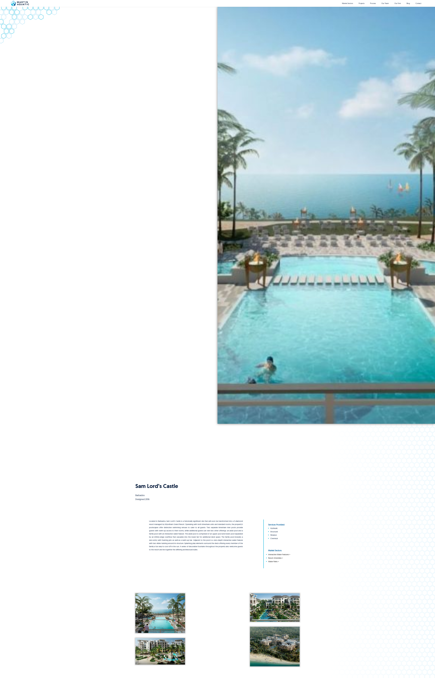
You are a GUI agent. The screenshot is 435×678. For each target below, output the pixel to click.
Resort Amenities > (275, 558)
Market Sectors (347, 3)
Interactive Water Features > (279, 554)
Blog (408, 3)
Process (373, 3)
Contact (418, 3)
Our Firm (397, 3)
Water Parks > (273, 561)
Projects (361, 3)
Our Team (385, 3)
